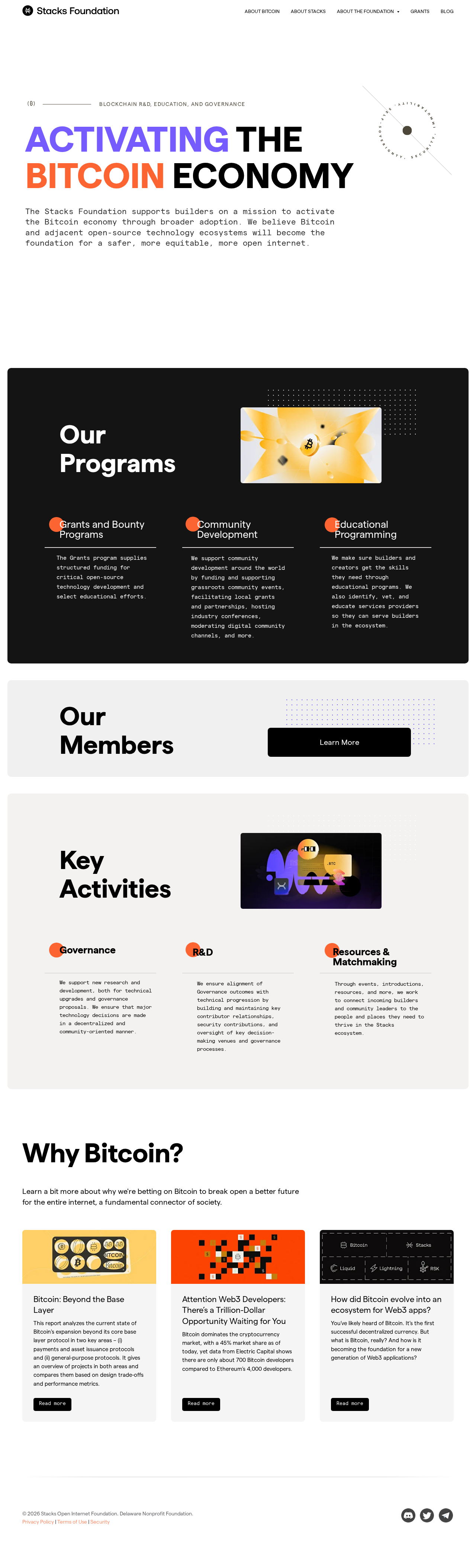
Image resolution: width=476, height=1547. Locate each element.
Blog (447, 11)
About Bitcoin (262, 11)
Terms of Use (72, 1522)
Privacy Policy (38, 1522)
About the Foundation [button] (366, 11)
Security (100, 1522)
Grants (420, 11)
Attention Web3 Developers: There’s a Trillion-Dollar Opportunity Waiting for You (234, 1310)
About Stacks (308, 11)
